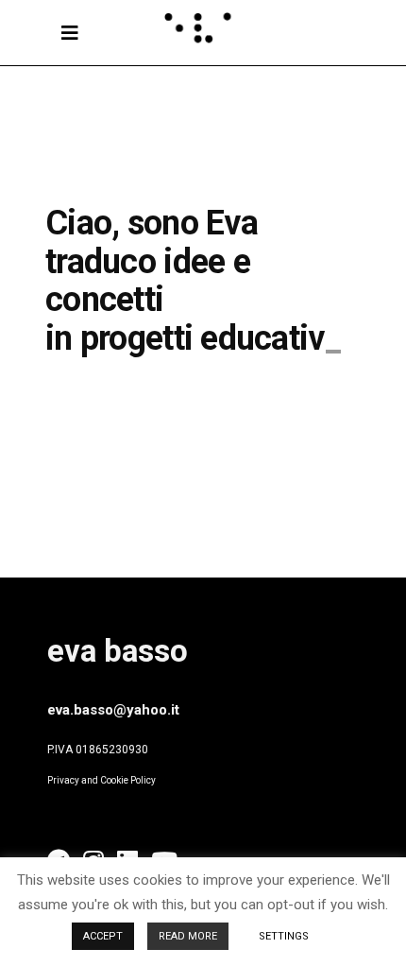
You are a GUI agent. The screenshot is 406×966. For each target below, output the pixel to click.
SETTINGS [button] (284, 936)
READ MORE (188, 936)
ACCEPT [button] (103, 936)
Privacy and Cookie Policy (101, 780)
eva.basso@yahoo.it (113, 709)
